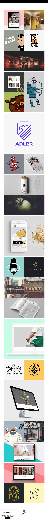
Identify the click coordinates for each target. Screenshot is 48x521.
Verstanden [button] (7, 518)
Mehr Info (12, 518)
